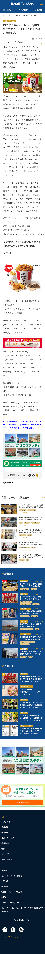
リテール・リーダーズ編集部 (13, 42)
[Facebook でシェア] (33, 475)
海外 (37, 629)
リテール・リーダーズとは (12, 876)
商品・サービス (9, 21)
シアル (34, 589)
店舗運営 (38, 10)
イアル (27, 522)
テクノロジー (24, 10)
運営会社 (5, 870)
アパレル (22, 510)
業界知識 (23, 581)
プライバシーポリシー (10, 903)
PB (21, 522)
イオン (22, 560)
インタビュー (8, 10)
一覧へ (42, 497)
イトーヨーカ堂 (25, 604)
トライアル (31, 510)
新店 (30, 656)
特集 (3, 849)
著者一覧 (5, 886)
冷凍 (29, 535)
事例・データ (7, 859)
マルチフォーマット (27, 629)
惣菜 (33, 547)
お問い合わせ (7, 881)
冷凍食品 (36, 604)
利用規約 (5, 897)
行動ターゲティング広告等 (12, 892)
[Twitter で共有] (29, 475)
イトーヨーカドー (26, 602)
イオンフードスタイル (27, 642)
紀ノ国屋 (34, 616)
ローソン (22, 535)
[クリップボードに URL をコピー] (37, 475)
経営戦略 (23, 594)
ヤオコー (23, 656)
